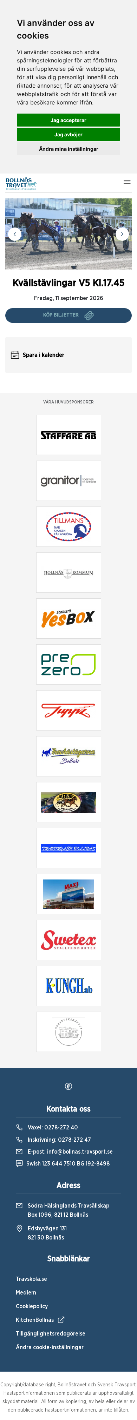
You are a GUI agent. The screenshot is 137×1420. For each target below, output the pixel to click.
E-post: (69, 1152)
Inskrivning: (58, 1140)
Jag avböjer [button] (68, 134)
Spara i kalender (43, 355)
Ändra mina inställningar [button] (68, 149)
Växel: (52, 1127)
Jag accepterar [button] (68, 120)
